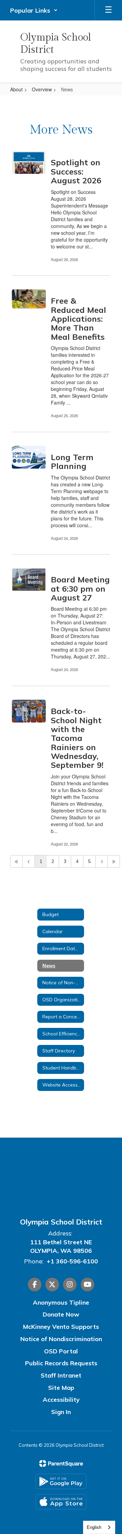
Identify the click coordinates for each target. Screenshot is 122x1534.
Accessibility (61, 1399)
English (94, 1527)
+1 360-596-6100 (72, 1261)
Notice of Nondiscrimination (61, 1339)
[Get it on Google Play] (61, 1481)
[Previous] (29, 861)
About (16, 89)
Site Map (61, 1388)
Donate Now (61, 1314)
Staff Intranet (61, 1375)
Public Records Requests (61, 1363)
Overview (42, 89)
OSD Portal (61, 1351)
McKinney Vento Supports (61, 1327)
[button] (33, 10)
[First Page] (16, 861)
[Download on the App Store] (61, 1501)
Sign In (61, 1412)
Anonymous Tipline (61, 1302)
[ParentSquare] (61, 1463)
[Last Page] (114, 861)
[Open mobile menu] (108, 10)
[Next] (101, 861)
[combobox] (99, 1527)
